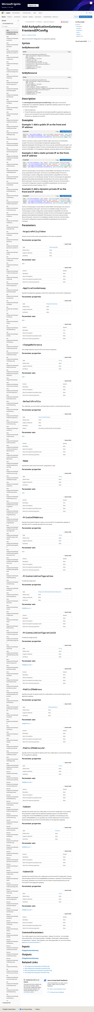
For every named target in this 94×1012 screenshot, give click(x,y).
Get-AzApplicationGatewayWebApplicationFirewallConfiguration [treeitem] (12, 372)
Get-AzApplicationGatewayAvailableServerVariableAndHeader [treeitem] (12, 157)
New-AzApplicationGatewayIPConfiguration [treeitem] (12, 613)
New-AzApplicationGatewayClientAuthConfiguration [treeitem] (12, 415)
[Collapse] (18, 20)
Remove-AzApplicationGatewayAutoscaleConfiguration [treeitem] (12, 784)
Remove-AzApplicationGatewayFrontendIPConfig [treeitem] (12, 840)
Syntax (78, 24)
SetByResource (26, 608)
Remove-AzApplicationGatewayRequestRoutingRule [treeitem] (12, 903)
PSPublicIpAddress (53, 707)
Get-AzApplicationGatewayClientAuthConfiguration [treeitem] (12, 201)
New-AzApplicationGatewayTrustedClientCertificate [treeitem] (12, 746)
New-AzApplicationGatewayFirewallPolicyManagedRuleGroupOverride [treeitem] (12, 552)
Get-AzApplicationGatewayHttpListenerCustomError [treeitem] (12, 245)
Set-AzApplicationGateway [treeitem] (11, 965)
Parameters (79, 30)
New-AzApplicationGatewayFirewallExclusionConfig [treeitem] (12, 471)
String (60, 360)
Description (79, 26)
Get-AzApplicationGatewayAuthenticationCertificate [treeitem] (12, 143)
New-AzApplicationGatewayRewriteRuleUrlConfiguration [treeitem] (12, 707)
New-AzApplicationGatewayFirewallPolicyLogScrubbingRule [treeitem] (12, 536)
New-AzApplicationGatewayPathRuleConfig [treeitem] (12, 626)
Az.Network (39, 22)
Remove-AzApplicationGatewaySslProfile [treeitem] (12, 935)
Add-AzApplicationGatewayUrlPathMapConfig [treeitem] (12, 132)
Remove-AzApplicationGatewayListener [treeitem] (12, 878)
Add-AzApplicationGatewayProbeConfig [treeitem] (12, 76)
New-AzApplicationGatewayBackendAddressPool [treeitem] (12, 396)
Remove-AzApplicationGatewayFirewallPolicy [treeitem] (12, 834)
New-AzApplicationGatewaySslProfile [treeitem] (12, 740)
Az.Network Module (31, 35)
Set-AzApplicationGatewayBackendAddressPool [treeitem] (12, 983)
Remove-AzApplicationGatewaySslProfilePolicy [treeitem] (12, 941)
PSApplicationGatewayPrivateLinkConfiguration (49, 592)
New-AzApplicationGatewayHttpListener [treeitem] (12, 600)
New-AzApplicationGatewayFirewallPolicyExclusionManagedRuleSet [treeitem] (12, 520)
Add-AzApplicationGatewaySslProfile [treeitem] (12, 113)
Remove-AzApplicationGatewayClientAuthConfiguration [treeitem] (12, 809)
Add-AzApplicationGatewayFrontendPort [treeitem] (12, 38)
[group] (47, 136)
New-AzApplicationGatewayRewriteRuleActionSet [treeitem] (12, 679)
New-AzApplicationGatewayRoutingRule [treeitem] (12, 715)
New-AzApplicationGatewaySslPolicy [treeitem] (12, 733)
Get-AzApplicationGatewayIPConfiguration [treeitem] (12, 258)
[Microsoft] (3, 13)
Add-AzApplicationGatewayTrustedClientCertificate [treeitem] (12, 120)
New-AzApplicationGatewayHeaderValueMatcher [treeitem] (12, 594)
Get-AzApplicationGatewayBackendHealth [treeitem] (12, 183)
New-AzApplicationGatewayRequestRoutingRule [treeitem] (12, 667)
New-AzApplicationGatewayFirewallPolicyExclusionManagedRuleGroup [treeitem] (12, 512)
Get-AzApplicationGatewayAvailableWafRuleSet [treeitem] (12, 170)
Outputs (78, 34)
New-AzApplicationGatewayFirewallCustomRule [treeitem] (12, 440)
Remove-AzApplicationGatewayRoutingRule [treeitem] (12, 916)
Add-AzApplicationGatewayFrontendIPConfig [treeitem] (12, 32)
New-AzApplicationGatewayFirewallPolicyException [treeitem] (12, 490)
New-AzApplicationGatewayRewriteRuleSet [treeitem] (12, 700)
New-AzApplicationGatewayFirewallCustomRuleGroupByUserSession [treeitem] (12, 448)
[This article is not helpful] (90, 41)
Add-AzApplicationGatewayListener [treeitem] (12, 63)
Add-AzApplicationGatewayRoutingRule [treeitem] (12, 101)
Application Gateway (49, 22)
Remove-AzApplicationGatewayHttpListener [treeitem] (12, 853)
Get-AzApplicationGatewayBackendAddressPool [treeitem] (12, 176)
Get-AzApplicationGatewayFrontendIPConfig (37, 966)
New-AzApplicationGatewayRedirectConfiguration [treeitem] (12, 661)
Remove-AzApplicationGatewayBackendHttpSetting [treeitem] (12, 796)
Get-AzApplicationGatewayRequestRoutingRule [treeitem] (12, 289)
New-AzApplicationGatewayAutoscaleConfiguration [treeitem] (12, 390)
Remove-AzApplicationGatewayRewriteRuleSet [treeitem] (12, 909)
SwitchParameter (53, 247)
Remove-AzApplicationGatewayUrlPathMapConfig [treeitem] (12, 960)
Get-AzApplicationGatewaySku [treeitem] (12, 308)
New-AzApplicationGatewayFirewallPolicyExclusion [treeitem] (12, 496)
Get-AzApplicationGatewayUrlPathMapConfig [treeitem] (12, 359)
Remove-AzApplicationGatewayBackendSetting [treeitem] (12, 803)
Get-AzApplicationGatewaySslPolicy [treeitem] (12, 321)
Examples (78, 28)
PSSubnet (57, 830)
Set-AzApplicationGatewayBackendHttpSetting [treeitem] (12, 989)
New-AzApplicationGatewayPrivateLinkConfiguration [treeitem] (12, 632)
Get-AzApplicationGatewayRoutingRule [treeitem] (12, 302)
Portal (76, 17)
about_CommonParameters (32, 942)
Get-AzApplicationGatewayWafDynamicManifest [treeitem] (12, 365)
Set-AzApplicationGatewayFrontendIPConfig (37, 972)
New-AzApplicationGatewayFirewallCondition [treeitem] (12, 434)
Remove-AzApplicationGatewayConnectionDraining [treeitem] (12, 815)
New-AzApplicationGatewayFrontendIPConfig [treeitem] (12, 582)
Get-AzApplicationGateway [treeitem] (11, 138)
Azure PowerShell (30, 22)
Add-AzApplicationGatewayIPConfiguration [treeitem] (12, 57)
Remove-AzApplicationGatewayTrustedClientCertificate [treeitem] (12, 947)
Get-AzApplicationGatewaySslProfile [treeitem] (12, 334)
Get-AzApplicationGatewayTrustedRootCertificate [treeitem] (12, 352)
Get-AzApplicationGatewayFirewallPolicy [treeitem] (12, 220)
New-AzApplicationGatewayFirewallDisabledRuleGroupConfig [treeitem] (12, 464)
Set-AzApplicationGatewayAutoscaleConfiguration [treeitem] (12, 977)
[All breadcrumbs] (23, 22)
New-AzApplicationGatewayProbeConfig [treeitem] (12, 646)
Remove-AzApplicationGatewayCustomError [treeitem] (12, 821)
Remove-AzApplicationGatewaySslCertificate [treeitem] (12, 922)
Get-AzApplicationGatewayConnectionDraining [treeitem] (12, 208)
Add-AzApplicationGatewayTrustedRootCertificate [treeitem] (12, 126)
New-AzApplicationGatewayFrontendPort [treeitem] (12, 588)
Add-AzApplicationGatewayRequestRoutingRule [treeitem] (12, 88)
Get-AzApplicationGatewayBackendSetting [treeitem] (12, 195)
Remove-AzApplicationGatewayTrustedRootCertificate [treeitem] (12, 954)
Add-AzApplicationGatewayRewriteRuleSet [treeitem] (12, 95)
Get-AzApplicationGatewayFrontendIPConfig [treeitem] (12, 227)
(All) (23, 263)
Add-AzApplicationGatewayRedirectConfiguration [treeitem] (12, 82)
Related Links (79, 36)
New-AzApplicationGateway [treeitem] (11, 379)
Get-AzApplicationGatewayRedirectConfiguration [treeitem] (12, 283)
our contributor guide (31, 991)
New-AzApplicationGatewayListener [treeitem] (12, 619)
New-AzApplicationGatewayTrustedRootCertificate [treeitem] (12, 752)
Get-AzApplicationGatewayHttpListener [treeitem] (12, 239)
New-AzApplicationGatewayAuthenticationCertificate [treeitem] (12, 384)
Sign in (90, 12)
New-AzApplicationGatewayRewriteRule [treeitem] (12, 673)
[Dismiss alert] (91, 3)
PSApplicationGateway (51, 304)
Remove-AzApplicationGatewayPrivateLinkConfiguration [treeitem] (12, 884)
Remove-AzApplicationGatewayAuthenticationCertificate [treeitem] (12, 777)
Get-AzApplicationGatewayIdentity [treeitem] (12, 252)
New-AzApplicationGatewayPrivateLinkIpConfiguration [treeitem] (12, 639)
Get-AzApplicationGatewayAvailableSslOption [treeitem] (12, 164)
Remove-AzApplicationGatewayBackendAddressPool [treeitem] (12, 790)
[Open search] (86, 13)
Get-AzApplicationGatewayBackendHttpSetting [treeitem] (12, 189)
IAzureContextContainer (44, 417)
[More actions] (70, 22)
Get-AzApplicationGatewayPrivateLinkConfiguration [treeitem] (12, 271)
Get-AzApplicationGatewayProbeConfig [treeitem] (12, 277)
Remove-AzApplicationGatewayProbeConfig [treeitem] (12, 891)
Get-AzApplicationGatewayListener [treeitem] (12, 264)
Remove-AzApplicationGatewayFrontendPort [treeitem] (12, 847)
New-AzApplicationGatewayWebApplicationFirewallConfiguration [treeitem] (12, 766)
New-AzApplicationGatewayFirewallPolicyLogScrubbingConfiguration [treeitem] (12, 528)
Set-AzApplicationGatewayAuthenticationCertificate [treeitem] (12, 971)
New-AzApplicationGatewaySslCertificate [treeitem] (12, 727)
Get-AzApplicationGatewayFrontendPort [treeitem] (12, 233)
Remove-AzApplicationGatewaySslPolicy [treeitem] (12, 928)
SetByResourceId (27, 665)
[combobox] (10, 23)
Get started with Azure (85, 17)
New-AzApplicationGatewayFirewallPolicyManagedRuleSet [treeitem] (12, 568)
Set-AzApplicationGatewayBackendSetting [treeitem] (12, 996)
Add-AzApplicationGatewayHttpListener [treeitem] (12, 44)
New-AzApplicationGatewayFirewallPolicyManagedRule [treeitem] (12, 544)
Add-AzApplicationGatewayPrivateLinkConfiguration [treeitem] (12, 69)
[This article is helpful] (88, 41)
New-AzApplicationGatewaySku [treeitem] (12, 721)
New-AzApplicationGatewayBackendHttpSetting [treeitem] (12, 403)
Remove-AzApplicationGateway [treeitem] (11, 772)
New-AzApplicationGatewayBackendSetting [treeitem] (12, 409)
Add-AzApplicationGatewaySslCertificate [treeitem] (12, 107)
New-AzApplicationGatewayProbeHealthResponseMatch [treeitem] (12, 654)
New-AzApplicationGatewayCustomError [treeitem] (12, 428)
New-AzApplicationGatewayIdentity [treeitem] (12, 607)
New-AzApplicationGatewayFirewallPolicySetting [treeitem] (12, 575)
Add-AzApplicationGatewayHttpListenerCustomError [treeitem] (12, 50)
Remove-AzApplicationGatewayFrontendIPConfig (38, 970)
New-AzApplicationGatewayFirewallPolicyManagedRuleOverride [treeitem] (12, 560)
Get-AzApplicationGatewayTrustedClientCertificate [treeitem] (12, 346)
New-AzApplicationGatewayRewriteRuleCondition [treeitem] (12, 686)
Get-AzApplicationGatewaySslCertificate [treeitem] (12, 315)
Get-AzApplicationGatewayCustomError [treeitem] (12, 214)
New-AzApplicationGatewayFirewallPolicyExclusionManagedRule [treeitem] (12, 503)
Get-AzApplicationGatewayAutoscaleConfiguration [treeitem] (12, 149)
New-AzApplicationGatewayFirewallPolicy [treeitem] (12, 484)
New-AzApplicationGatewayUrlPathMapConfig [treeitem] (12, 759)
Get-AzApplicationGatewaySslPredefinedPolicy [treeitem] (12, 327)
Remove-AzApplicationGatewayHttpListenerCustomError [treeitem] (12, 859)
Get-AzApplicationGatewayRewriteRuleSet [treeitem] (12, 296)
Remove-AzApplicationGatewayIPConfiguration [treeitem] (12, 872)
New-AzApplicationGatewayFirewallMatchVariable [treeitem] (12, 477)
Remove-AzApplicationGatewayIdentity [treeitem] (12, 865)
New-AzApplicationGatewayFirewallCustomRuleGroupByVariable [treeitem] (12, 456)
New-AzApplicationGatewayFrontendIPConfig (37, 968)
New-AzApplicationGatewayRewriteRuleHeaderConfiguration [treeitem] (12, 693)
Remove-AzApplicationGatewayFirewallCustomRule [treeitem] (12, 828)
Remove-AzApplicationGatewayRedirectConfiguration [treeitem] (12, 897)
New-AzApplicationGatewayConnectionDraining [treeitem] (12, 422)
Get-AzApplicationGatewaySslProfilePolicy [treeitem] (12, 340)
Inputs (78, 32)
